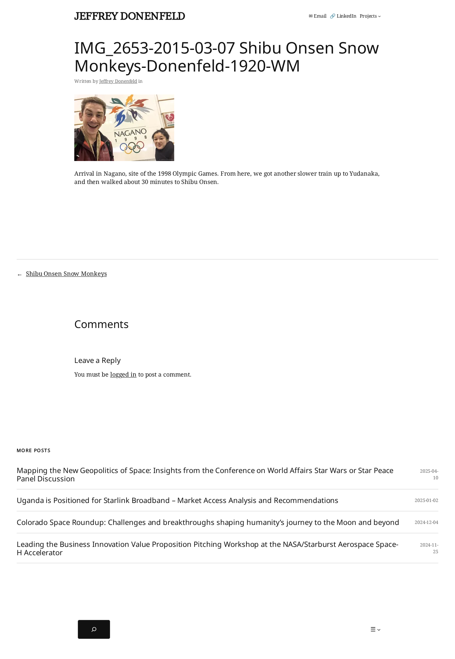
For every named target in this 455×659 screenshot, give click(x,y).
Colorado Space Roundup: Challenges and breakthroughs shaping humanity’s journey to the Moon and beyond (208, 522)
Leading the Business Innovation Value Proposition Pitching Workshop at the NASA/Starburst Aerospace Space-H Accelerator (207, 548)
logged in (123, 374)
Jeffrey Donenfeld (129, 15)
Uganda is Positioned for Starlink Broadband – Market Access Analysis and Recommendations (177, 500)
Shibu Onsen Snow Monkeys (66, 273)
